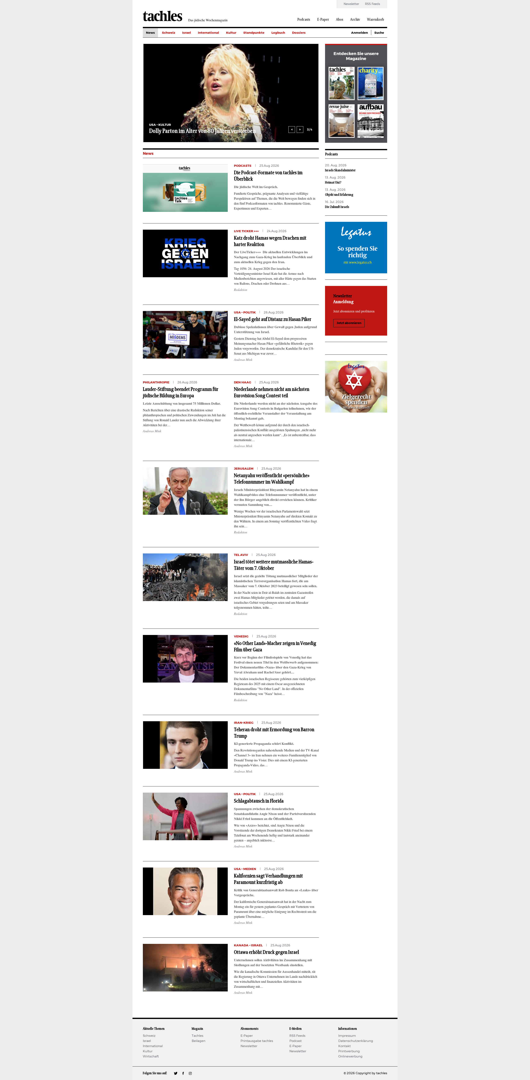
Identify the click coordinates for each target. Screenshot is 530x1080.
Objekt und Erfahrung (339, 194)
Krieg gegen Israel (306, 42)
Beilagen (198, 1041)
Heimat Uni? (333, 182)
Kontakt (344, 1046)
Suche (379, 32)
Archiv (355, 20)
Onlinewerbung (350, 1056)
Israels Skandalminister (340, 170)
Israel (186, 32)
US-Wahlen (301, 70)
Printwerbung (349, 1051)
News (150, 32)
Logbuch (278, 32)
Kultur (231, 32)
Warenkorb (375, 20)
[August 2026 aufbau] (371, 121)
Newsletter (351, 4)
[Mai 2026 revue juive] (342, 121)
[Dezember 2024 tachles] (342, 84)
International (208, 32)
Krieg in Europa (304, 60)
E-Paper (323, 20)
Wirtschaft (151, 1056)
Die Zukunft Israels (337, 207)
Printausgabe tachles (257, 1041)
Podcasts (303, 20)
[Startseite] (162, 16)
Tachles (197, 1035)
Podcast (295, 1041)
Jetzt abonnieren (349, 323)
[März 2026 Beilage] (371, 84)
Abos (339, 20)
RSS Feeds (372, 4)
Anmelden (359, 32)
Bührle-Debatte (304, 51)
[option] (146, 93)
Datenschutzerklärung (355, 1041)
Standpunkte (253, 32)
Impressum (347, 1035)
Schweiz (168, 32)
